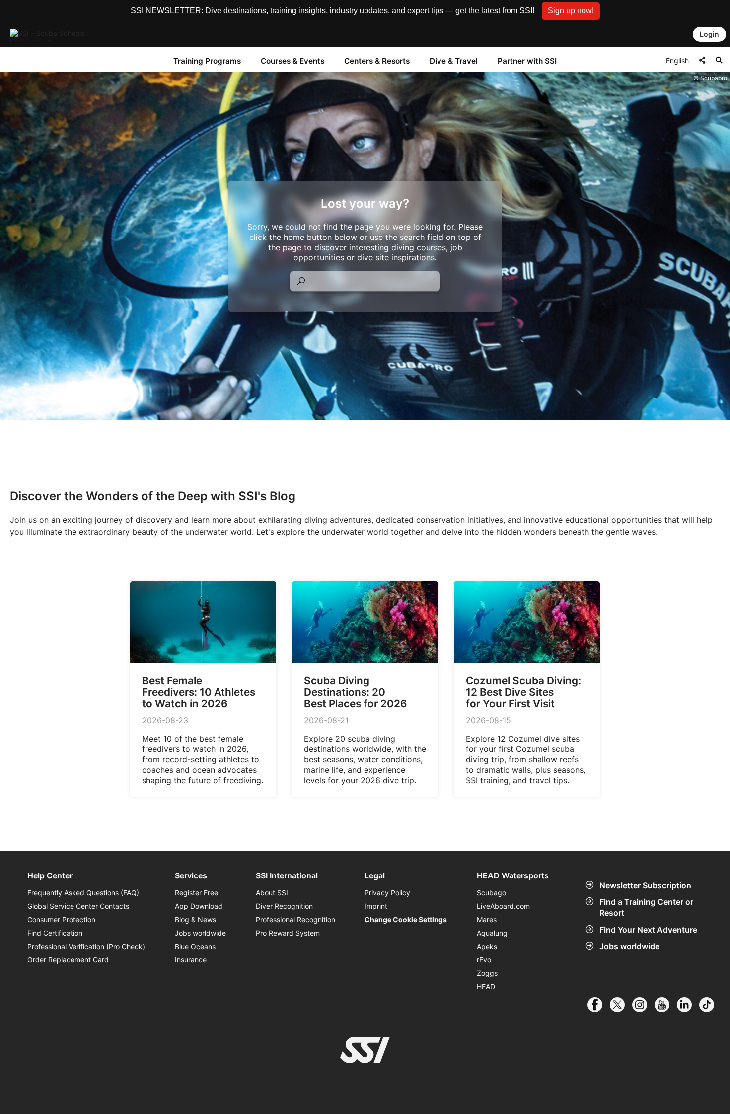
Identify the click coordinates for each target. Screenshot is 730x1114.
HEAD (486, 986)
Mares (487, 919)
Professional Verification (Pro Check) (86, 946)
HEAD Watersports (513, 875)
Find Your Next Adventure (648, 930)
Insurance (191, 959)
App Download (198, 906)
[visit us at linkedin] (688, 1004)
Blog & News (195, 919)
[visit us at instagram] (643, 1004)
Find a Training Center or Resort (646, 907)
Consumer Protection (61, 919)
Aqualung (492, 933)
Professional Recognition (295, 919)
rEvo (484, 959)
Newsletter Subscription (645, 885)
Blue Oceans (195, 946)
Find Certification (54, 933)
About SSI (272, 892)
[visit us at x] (621, 1004)
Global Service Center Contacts (78, 906)
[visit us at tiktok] (710, 1004)
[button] (571, 11)
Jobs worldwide (629, 946)
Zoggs (487, 973)
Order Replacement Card (68, 959)
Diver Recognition (284, 906)
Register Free (196, 892)
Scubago (491, 892)
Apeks (487, 946)
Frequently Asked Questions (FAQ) (83, 892)
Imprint (376, 906)
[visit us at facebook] (598, 1004)
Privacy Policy (387, 892)
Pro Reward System (288, 933)
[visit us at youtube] (666, 1004)
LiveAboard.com (503, 906)
